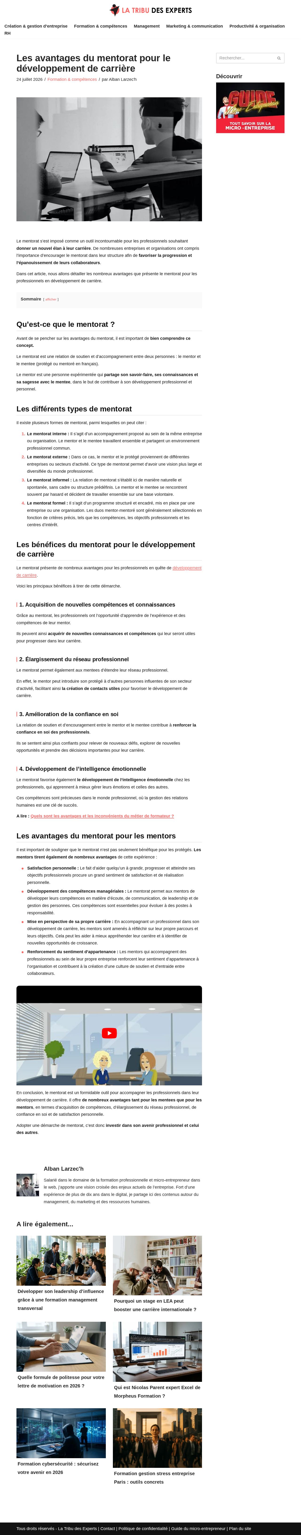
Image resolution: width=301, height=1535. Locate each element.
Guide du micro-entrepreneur (198, 1528)
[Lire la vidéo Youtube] (109, 1033)
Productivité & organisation (257, 26)
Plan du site (240, 1528)
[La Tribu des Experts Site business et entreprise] (150, 10)
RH (7, 33)
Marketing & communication (194, 26)
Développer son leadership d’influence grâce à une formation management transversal (61, 1300)
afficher (50, 299)
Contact (107, 1528)
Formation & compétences (100, 26)
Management (147, 26)
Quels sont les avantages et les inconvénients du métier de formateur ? (102, 816)
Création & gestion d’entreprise (35, 26)
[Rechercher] (279, 58)
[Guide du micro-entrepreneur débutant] (250, 131)
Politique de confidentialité (143, 1528)
